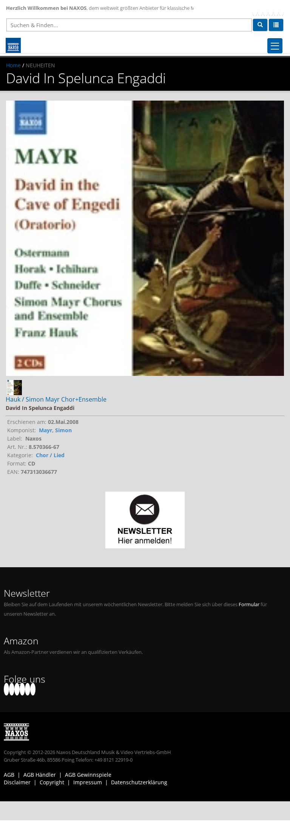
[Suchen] (260, 25)
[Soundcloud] (270, 9)
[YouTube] (265, 9)
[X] (260, 9)
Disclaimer (17, 782)
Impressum (87, 782)
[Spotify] (281, 9)
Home (13, 65)
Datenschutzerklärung (139, 782)
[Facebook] (255, 9)
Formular (249, 604)
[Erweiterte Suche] (276, 25)
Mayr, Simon (55, 430)
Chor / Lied (50, 455)
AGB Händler (39, 774)
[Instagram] (276, 9)
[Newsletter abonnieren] (145, 520)
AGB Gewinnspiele (88, 774)
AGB (9, 774)
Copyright (52, 782)
